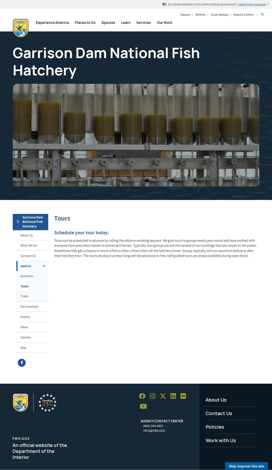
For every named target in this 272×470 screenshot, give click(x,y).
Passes (185, 15)
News (24, 327)
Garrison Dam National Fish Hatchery (33, 221)
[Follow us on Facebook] (143, 396)
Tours (25, 286)
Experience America (52, 22)
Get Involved (29, 306)
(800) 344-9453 (153, 426)
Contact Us (28, 256)
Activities (27, 276)
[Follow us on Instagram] (154, 396)
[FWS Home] (21, 28)
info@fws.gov (154, 431)
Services (143, 22)
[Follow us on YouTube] (145, 407)
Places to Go (85, 22)
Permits (201, 15)
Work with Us (221, 440)
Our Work (164, 22)
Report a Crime (244, 15)
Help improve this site (246, 466)
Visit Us (26, 266)
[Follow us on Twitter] (164, 396)
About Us (27, 235)
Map (23, 348)
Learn (125, 22)
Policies (215, 426)
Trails (24, 296)
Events (25, 317)
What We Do (29, 245)
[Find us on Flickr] (184, 396)
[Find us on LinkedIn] (174, 396)
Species (108, 22)
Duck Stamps (219, 15)
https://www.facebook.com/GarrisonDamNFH (33, 363)
